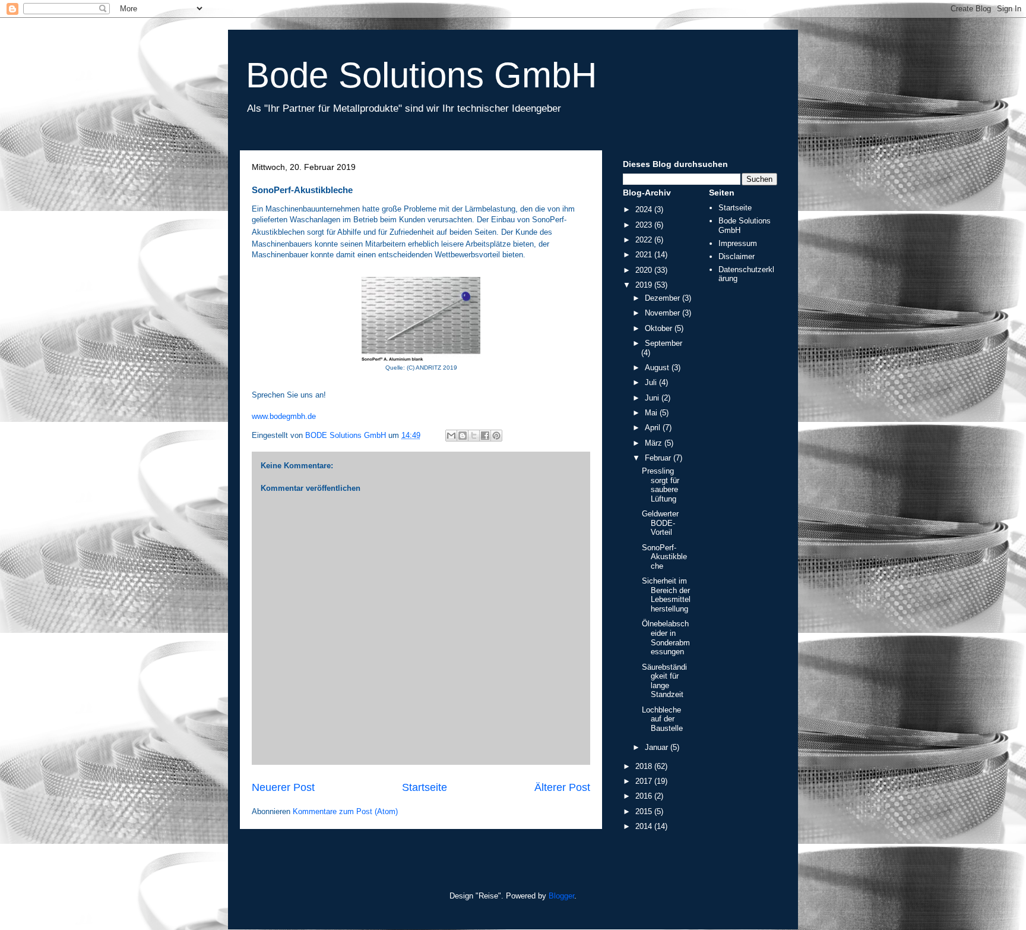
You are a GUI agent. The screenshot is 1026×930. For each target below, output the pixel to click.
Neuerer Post (283, 787)
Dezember (663, 298)
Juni (653, 397)
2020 (644, 270)
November (663, 312)
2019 (644, 284)
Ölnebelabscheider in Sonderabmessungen (666, 637)
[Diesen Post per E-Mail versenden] (451, 436)
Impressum (737, 243)
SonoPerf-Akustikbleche (664, 556)
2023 (644, 224)
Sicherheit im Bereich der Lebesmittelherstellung (666, 594)
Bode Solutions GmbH (421, 75)
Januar (657, 747)
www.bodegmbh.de (284, 416)
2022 (644, 239)
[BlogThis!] (462, 436)
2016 (644, 796)
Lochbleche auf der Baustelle (662, 719)
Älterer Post (562, 787)
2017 (644, 781)
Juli (652, 382)
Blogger (561, 895)
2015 (644, 811)
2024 (644, 209)
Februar (659, 457)
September (663, 343)
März (654, 443)
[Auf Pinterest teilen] (496, 436)
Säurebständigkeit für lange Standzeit (664, 681)
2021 (644, 254)
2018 (644, 766)
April (654, 427)
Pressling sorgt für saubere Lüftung (660, 484)
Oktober (659, 328)
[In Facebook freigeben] (485, 436)
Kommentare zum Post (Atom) (345, 811)
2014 (644, 826)
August (658, 367)
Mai (652, 412)
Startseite (424, 787)
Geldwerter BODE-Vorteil (660, 523)
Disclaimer (736, 256)
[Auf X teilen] (474, 436)
